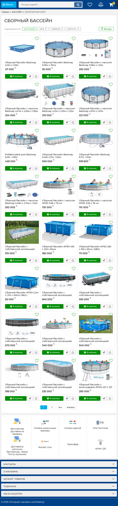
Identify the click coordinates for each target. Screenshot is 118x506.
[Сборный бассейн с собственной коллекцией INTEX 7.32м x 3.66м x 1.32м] (22, 232)
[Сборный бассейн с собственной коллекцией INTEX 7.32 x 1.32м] (59, 278)
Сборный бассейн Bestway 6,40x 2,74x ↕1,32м (57, 156)
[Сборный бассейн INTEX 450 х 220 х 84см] (59, 232)
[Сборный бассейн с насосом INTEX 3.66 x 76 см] (59, 186)
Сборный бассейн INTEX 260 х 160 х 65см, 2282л (95, 249)
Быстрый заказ (30, 76)
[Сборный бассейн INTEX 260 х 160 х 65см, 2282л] (96, 232)
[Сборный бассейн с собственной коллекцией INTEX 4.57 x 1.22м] (59, 324)
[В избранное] (37, 39)
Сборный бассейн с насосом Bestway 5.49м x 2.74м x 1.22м (21, 202)
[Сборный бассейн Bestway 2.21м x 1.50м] (22, 48)
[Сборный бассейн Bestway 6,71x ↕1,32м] (96, 140)
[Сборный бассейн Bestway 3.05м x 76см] (59, 48)
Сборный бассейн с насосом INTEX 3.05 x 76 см (95, 203)
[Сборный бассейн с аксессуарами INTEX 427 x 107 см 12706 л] (96, 370)
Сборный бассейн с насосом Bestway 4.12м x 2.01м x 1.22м (58, 109)
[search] (78, 4)
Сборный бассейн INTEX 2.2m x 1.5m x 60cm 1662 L (22, 295)
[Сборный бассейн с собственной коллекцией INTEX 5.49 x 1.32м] (22, 324)
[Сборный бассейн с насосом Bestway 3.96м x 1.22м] (96, 48)
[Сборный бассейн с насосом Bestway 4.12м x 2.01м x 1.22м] (59, 94)
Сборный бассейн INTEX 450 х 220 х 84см (58, 249)
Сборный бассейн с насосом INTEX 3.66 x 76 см (58, 203)
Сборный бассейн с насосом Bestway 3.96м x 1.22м (95, 63)
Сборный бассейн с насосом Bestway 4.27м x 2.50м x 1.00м (21, 109)
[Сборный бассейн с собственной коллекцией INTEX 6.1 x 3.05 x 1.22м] (96, 278)
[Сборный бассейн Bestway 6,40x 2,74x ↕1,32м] (59, 140)
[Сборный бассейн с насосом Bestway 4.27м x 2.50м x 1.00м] (22, 94)
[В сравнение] (36, 76)
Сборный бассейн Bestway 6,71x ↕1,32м (94, 156)
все (60, 407)
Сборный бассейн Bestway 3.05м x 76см (57, 63)
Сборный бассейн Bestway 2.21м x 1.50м (20, 63)
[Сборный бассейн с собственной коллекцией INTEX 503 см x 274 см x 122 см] (59, 370)
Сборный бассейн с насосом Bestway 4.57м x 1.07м (95, 111)
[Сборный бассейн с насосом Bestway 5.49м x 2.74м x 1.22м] (22, 186)
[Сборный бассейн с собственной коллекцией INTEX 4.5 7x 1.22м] (96, 324)
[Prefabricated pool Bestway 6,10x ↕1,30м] (22, 140)
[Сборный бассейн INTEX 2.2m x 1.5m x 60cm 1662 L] (22, 278)
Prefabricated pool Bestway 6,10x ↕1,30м (20, 156)
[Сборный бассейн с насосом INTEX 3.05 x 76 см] (96, 186)
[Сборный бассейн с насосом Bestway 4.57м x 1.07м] (96, 94)
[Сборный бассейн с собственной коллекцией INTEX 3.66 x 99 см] (22, 370)
